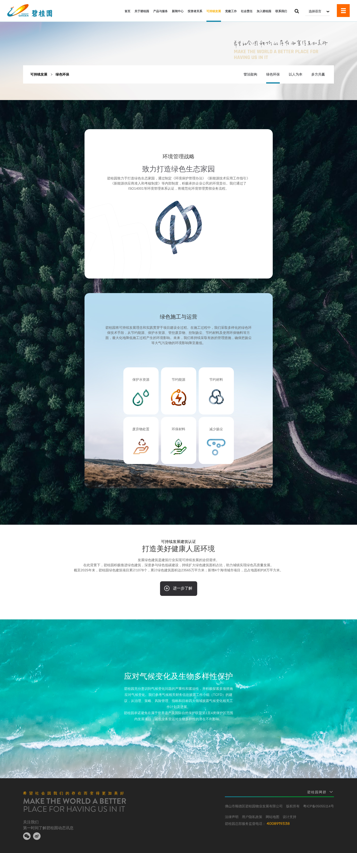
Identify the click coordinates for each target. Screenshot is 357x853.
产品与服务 (160, 11)
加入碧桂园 (264, 11)
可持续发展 (213, 11)
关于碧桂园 (142, 11)
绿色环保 (273, 74)
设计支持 (289, 817)
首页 (127, 11)
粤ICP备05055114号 (318, 806)
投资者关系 (195, 11)
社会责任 (247, 11)
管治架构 (250, 74)
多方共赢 (318, 74)
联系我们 (281, 11)
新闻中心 (178, 11)
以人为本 (295, 74)
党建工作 (231, 11)
